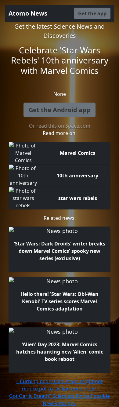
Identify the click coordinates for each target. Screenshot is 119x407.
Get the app (92, 13)
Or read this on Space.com (59, 125)
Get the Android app (59, 110)
